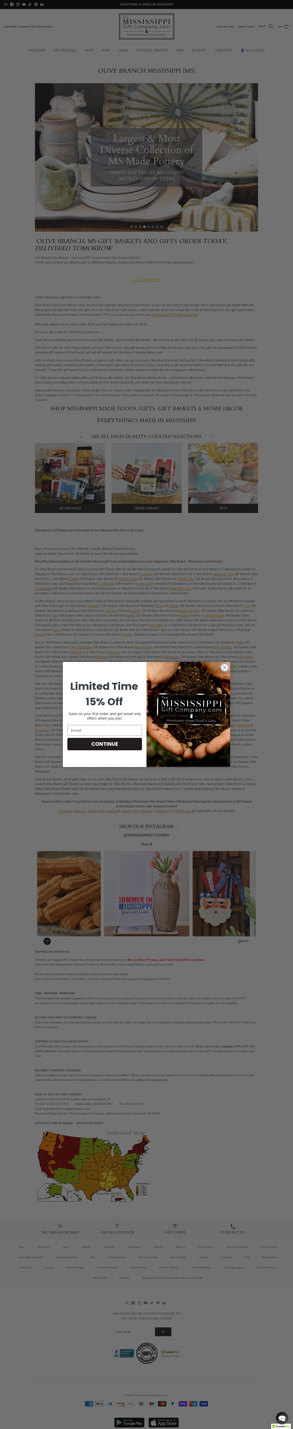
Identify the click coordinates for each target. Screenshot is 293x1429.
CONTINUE (104, 744)
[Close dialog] (224, 667)
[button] (282, 1418)
